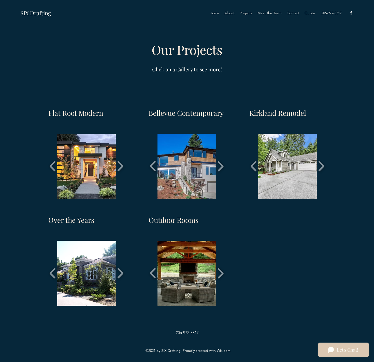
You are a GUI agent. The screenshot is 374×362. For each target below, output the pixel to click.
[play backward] (53, 166)
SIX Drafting (35, 13)
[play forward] (120, 166)
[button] (89, 166)
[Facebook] (351, 13)
